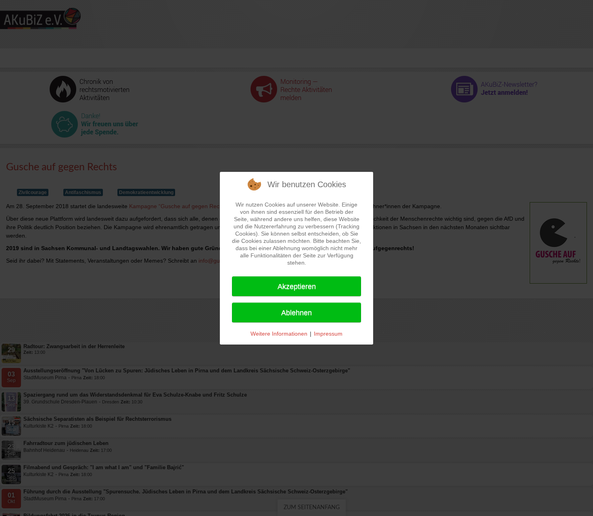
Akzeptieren (297, 286)
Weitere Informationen (279, 333)
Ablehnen (296, 313)
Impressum (328, 333)
